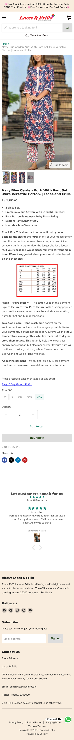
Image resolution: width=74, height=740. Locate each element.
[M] (6, 401)
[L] (13, 401)
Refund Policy (34, 722)
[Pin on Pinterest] (24, 460)
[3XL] (40, 401)
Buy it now (37, 438)
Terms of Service (37, 726)
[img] (37, 497)
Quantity (6, 407)
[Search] (67, 27)
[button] (5, 177)
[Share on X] (11, 460)
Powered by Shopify (37, 733)
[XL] (20, 401)
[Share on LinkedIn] (18, 460)
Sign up (55, 638)
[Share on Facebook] (4, 460)
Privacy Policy (16, 722)
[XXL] (30, 401)
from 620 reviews (37, 500)
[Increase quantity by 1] (33, 414)
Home (5, 43)
